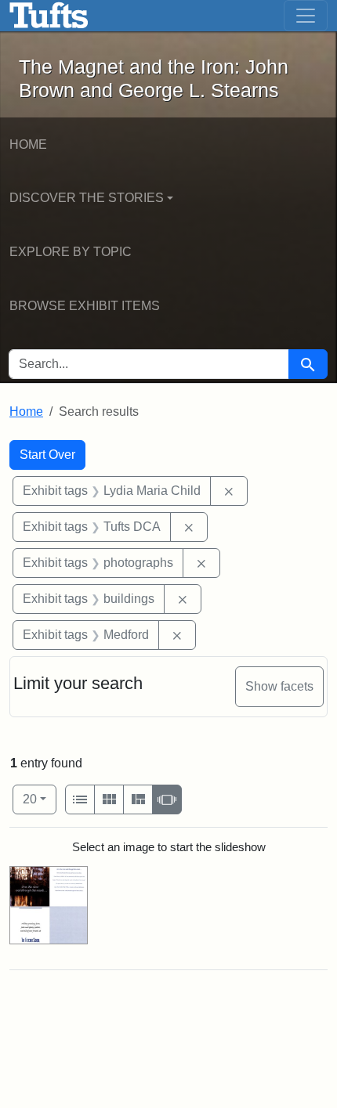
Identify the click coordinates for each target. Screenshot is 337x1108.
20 (39, 799)
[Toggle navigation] (306, 15)
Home (28, 144)
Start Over (47, 454)
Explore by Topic (70, 251)
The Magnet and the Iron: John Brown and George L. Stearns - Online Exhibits (49, 16)
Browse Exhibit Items (84, 305)
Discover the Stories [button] (86, 197)
